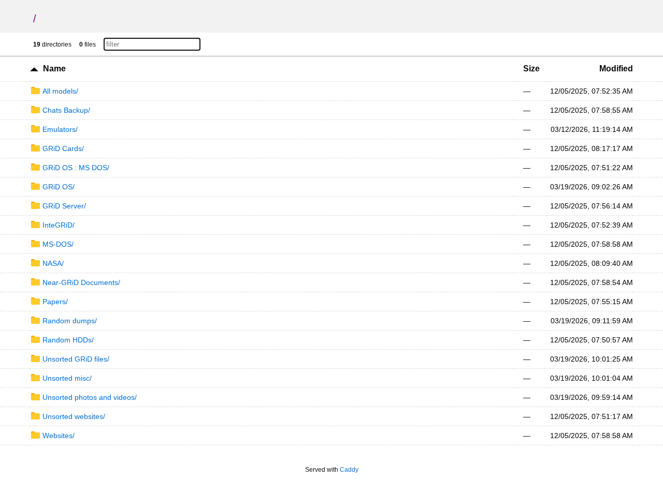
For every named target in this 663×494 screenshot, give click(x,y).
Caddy (349, 469)
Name (54, 68)
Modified (616, 68)
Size (531, 68)
